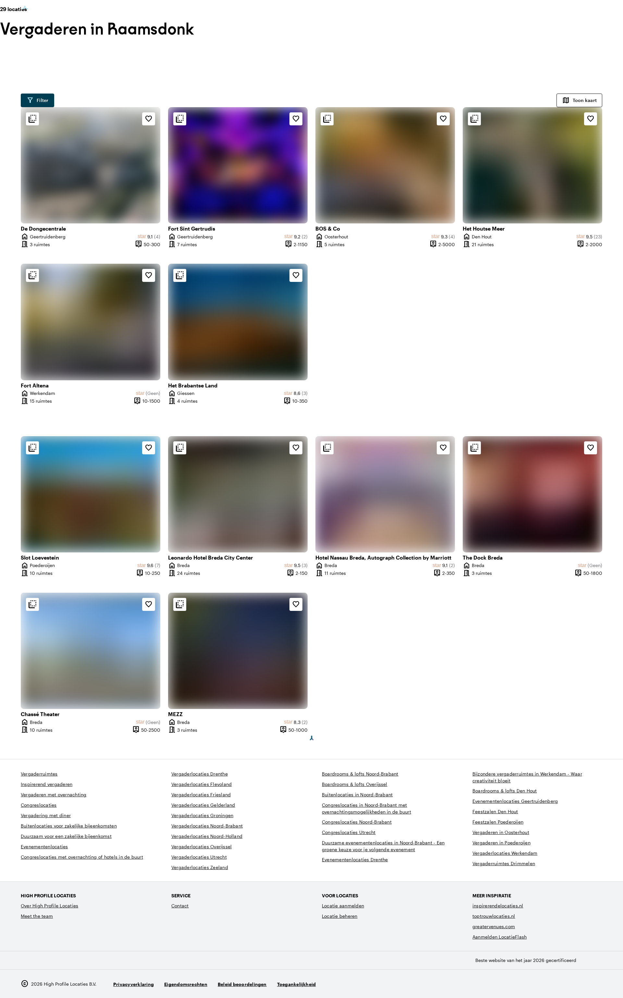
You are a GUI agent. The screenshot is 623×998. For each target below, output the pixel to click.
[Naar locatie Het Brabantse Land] (238, 322)
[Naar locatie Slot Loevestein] (90, 494)
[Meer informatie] (32, 118)
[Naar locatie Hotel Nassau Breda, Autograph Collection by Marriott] (385, 494)
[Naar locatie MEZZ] (238, 651)
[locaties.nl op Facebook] (578, 984)
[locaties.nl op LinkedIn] (596, 984)
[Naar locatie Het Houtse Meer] (532, 165)
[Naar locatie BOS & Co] (385, 165)
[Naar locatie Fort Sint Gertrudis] (238, 165)
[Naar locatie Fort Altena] (90, 322)
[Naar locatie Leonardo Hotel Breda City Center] (238, 494)
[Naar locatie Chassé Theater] (90, 651)
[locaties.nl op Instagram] (560, 984)
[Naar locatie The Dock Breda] (532, 494)
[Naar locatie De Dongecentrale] (90, 165)
